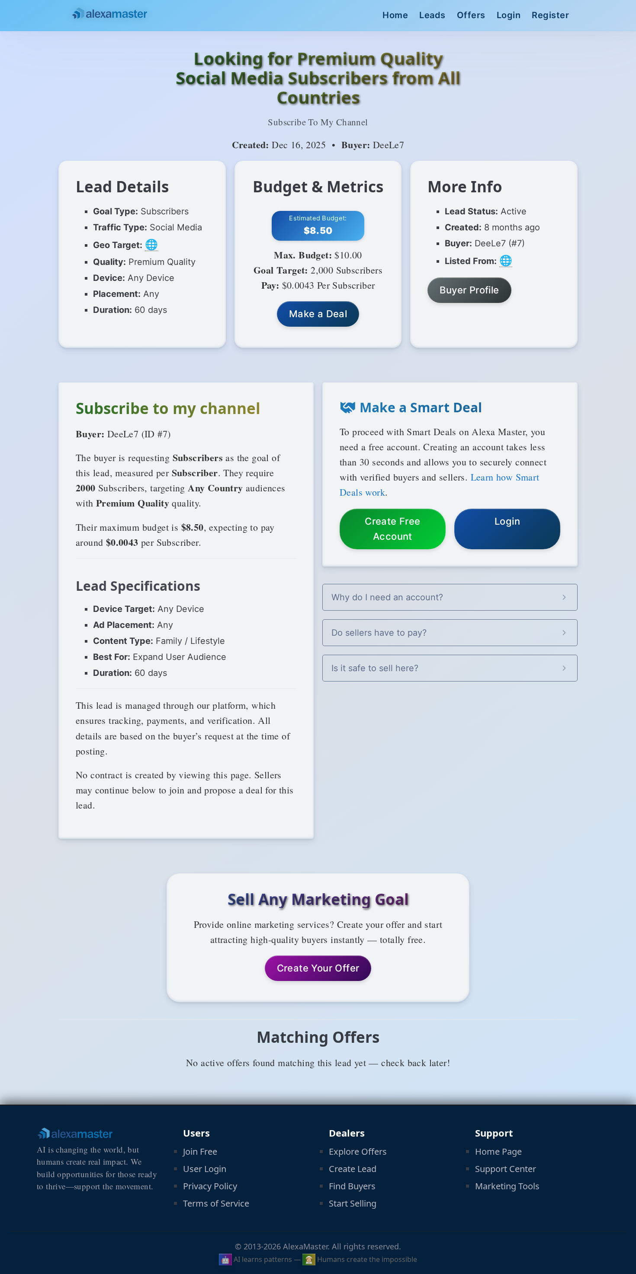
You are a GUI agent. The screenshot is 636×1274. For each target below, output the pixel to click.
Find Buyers (352, 1186)
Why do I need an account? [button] (387, 597)
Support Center (505, 1169)
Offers (471, 15)
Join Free (200, 1151)
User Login (204, 1169)
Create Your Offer (318, 968)
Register (550, 15)
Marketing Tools (507, 1186)
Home (395, 15)
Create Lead (352, 1169)
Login (509, 15)
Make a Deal (318, 313)
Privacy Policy (210, 1186)
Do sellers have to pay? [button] (379, 632)
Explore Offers (358, 1151)
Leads (432, 15)
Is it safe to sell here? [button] (374, 668)
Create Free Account (392, 529)
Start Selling (352, 1203)
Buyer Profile (469, 290)
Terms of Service (216, 1203)
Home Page (498, 1151)
